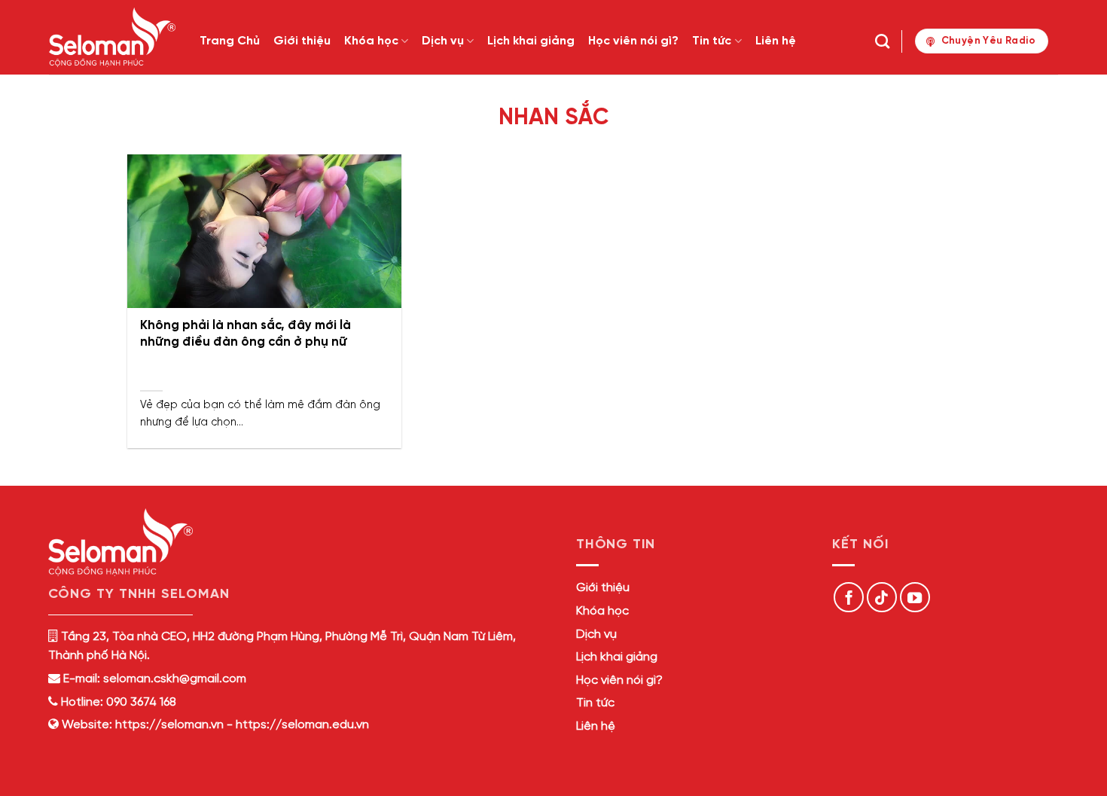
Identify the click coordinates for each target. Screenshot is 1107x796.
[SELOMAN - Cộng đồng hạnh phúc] (113, 37)
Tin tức (711, 41)
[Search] (882, 41)
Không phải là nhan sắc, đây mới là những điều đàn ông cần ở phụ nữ (245, 334)
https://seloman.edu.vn (302, 724)
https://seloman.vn (169, 724)
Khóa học (371, 41)
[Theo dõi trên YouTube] (915, 597)
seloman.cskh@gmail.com (174, 678)
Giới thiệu (302, 41)
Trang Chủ (230, 41)
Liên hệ (775, 41)
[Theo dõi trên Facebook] (849, 597)
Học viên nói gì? (633, 41)
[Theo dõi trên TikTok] (882, 597)
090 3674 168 (139, 702)
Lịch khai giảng (531, 41)
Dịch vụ (443, 41)
